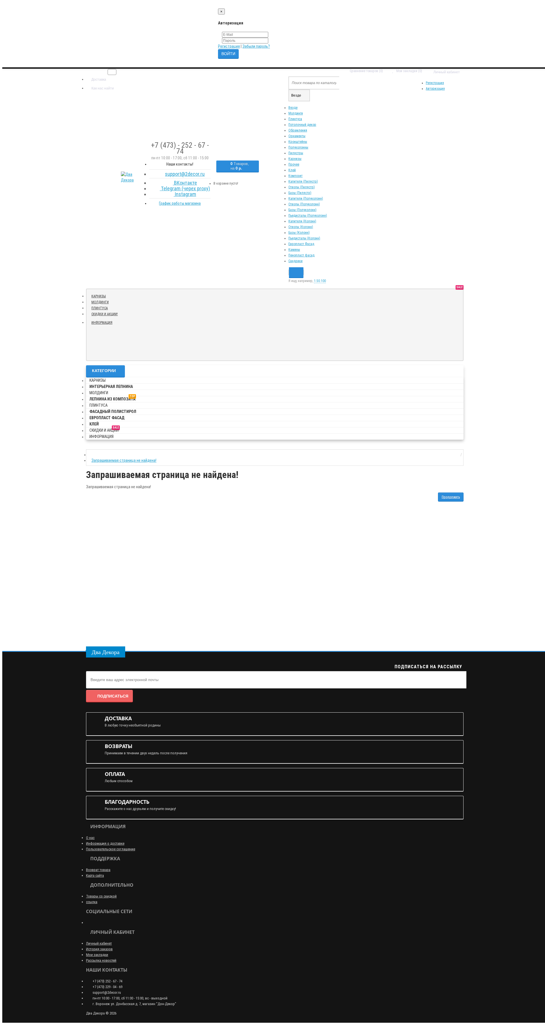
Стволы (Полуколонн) (304, 204)
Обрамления (297, 130)
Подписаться (112, 696)
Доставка (98, 80)
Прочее (293, 164)
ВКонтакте (185, 183)
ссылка (91, 902)
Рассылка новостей (101, 960)
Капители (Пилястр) (303, 181)
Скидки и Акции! (106, 313)
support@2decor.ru (185, 174)
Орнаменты (296, 136)
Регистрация (229, 46)
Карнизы (294, 159)
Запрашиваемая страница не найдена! (123, 460)
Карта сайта (95, 875)
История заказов (99, 949)
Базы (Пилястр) (299, 193)
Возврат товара (98, 870)
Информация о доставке (105, 843)
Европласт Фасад (301, 244)
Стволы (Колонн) (300, 227)
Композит (295, 176)
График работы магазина (180, 203)
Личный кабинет (99, 943)
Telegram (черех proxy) (185, 188)
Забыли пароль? (256, 46)
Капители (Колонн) (302, 221)
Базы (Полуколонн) (302, 210)
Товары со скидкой (101, 896)
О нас (90, 838)
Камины (294, 250)
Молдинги (295, 113)
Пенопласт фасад (301, 255)
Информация (101, 323)
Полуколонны (298, 147)
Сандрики (295, 261)
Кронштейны (297, 142)
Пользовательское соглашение (110, 849)
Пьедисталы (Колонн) (304, 238)
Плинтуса (295, 119)
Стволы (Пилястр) (301, 187)
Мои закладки (97, 955)
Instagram (185, 194)
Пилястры (295, 153)
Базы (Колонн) (299, 233)
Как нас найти (102, 88)
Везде (292, 108)
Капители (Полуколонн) (305, 199)
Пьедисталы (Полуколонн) (307, 216)
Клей (292, 170)
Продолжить (451, 497)
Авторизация (435, 89)
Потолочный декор (302, 125)
